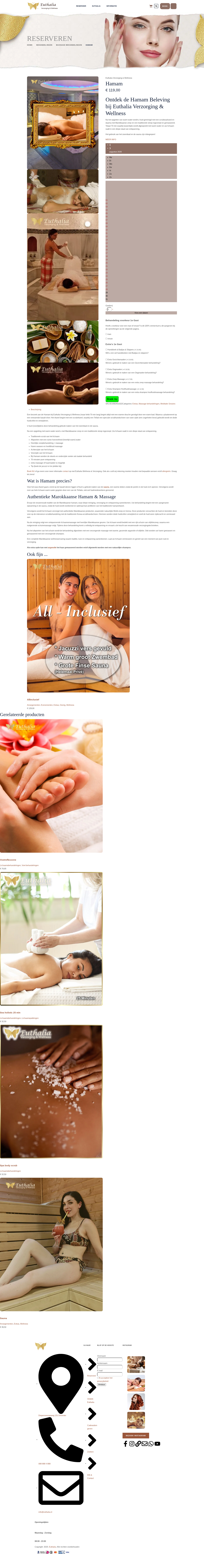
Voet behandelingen (30, 865)
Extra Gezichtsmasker (120, 360)
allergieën (166, 471)
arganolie (52, 548)
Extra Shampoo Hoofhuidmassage (126, 389)
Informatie (111, 6)
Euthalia (96, 6)
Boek (165, 6)
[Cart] (150, 6)
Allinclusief (33, 699)
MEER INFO (111, 139)
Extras (135, 404)
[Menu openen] (173, 6)
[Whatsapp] (151, 1444)
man (109, 334)
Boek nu (112, 399)
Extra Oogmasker (119, 369)
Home (29, 45)
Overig (62, 705)
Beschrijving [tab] (36, 410)
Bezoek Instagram (136, 1436)
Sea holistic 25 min (10, 1012)
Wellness (70, 705)
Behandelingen (44, 45)
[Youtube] (157, 1444)
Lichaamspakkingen (30, 1018)
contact (66, 471)
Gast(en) (109, 306)
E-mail (100, 1371)
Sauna (3, 1318)
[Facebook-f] (125, 1444)
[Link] (138, 1444)
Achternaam (102, 1363)
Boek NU (31, 471)
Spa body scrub (8, 1165)
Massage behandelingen (69, 45)
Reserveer (81, 6)
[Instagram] (132, 1444)
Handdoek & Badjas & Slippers (124, 350)
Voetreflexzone (8, 860)
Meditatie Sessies (167, 404)
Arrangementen (33, 705)
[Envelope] (145, 1444)
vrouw (110, 339)
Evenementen (47, 705)
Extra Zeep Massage (120, 379)
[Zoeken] (156, 6)
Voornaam (101, 1356)
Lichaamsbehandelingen (10, 865)
